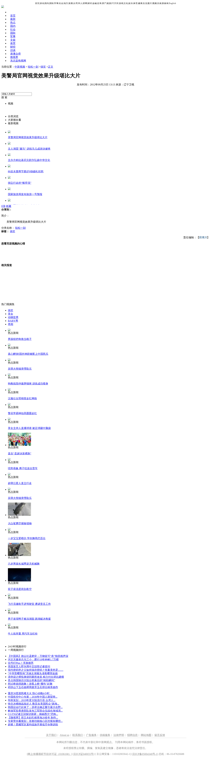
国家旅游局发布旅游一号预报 (25, 194)
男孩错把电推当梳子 (20, 339)
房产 (104, 3)
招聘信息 (132, 735)
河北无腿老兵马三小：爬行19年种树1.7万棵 (33, 659)
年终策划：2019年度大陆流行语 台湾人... (31, 700)
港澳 (71, 3)
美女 (10, 313)
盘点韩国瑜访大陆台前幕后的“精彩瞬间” (31, 680)
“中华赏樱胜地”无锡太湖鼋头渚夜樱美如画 (33, 673)
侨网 (85, 3)
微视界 (14, 57)
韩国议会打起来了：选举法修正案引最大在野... (35, 707)
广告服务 (91, 735)
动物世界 (13, 317)
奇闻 (10, 324)
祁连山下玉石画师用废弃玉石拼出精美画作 (33, 687)
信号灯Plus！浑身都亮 (20, 663)
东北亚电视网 (18, 60)
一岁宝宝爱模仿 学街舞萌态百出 (26, 538)
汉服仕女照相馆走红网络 (22, 398)
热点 (12, 22)
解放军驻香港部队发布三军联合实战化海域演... (35, 710)
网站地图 (146, 735)
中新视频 (20, 66)
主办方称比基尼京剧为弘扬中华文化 (29, 160)
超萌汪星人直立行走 (20, 483)
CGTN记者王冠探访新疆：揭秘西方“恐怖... (33, 714)
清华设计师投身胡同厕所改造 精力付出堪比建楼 (36, 676)
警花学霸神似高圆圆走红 (22, 413)
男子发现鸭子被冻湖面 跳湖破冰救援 (29, 618)
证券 (99, 3)
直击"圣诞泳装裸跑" (19, 453)
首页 (37, 3)
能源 (109, 3)
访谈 (159, 3)
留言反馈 (159, 735)
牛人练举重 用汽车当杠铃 (23, 633)
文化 (126, 3)
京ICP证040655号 (83, 754)
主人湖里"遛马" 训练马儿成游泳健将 (29, 148)
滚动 (42, 3)
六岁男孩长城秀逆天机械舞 (24, 563)
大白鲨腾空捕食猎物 (20, 523)
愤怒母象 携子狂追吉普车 (23, 468)
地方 (66, 3)
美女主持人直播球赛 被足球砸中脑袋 (29, 428)
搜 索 (4, 97)
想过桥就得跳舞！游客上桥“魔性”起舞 (30, 683)
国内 (47, 3)
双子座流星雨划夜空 (20, 589)
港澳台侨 (15, 53)
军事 (56, 3)
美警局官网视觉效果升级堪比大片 (27, 137)
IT (113, 3)
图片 (150, 3)
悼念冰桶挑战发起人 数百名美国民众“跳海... (33, 703)
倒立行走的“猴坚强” (19, 182)
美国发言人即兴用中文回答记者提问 (29, 666)
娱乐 (131, 3)
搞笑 (43, 66)
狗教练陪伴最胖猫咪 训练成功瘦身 (28, 383)
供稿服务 (105, 735)
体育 (135, 3)
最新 (12, 19)
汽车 (116, 3)
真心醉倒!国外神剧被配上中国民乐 (28, 353)
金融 (94, 3)
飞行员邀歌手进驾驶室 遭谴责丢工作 (29, 604)
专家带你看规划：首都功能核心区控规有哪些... (35, 721)
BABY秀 (13, 320)
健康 (140, 3)
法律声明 (118, 735)
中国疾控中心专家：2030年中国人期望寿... (32, 696)
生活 (145, 3)
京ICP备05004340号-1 (145, 754)
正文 (50, 66)
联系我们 (77, 735)
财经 (90, 3)
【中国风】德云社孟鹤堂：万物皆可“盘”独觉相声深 (38, 656)
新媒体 (165, 3)
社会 (61, 3)
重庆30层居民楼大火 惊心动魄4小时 (30, 693)
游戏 (121, 3)
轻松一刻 (33, 66)
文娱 (12, 39)
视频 (154, 3)
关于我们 (51, 735)
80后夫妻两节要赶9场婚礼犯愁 (26, 171)
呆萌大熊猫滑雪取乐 (20, 368)
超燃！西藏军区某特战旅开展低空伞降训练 (33, 724)
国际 (51, 3)
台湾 (75, 3)
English (172, 3)
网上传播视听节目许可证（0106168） (49, 754)
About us (64, 735)
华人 (80, 3)
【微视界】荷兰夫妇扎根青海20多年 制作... (33, 717)
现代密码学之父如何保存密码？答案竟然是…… (35, 669)
